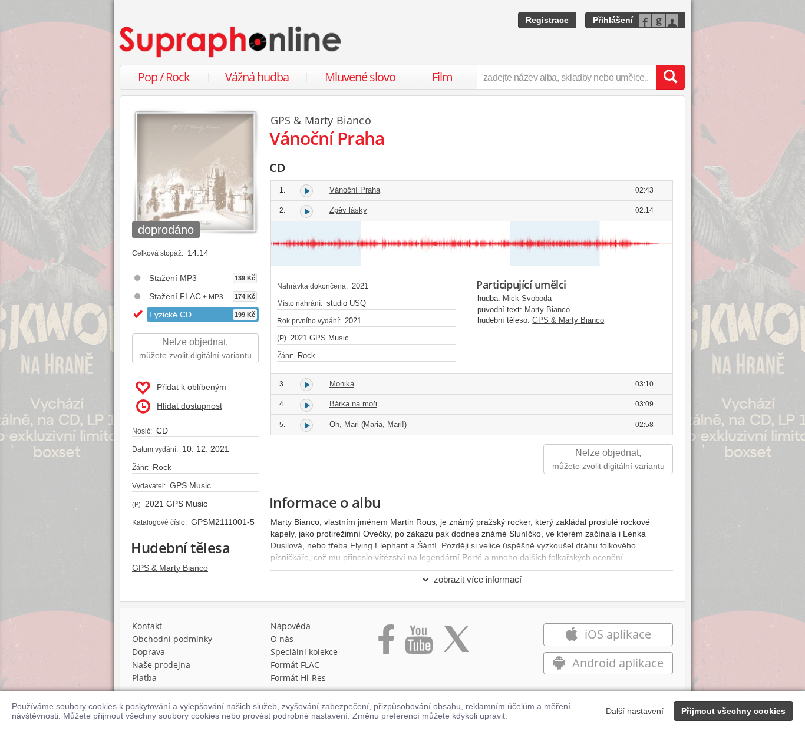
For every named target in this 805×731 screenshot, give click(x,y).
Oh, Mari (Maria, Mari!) (368, 424)
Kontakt (147, 625)
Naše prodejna (161, 664)
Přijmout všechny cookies (733, 711)
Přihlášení (613, 20)
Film (442, 77)
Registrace (547, 20)
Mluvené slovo (360, 77)
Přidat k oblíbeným (191, 387)
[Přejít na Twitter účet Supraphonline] (456, 643)
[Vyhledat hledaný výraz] (670, 77)
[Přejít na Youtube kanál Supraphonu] (418, 643)
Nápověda (290, 625)
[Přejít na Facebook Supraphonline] (386, 643)
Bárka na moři (353, 403)
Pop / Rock (164, 77)
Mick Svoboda (527, 298)
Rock (162, 467)
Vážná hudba (257, 77)
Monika (341, 383)
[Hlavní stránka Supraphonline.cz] (231, 42)
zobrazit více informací (478, 579)
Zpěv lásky (348, 210)
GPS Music (190, 485)
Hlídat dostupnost (189, 406)
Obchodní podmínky (172, 638)
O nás (281, 638)
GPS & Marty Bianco (170, 568)
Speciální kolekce (304, 651)
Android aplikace (616, 663)
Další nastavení (635, 711)
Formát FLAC (294, 664)
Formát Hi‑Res (298, 677)
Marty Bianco (338, 120)
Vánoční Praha (354, 190)
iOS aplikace (616, 634)
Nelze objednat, (195, 348)
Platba (144, 677)
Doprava (148, 651)
